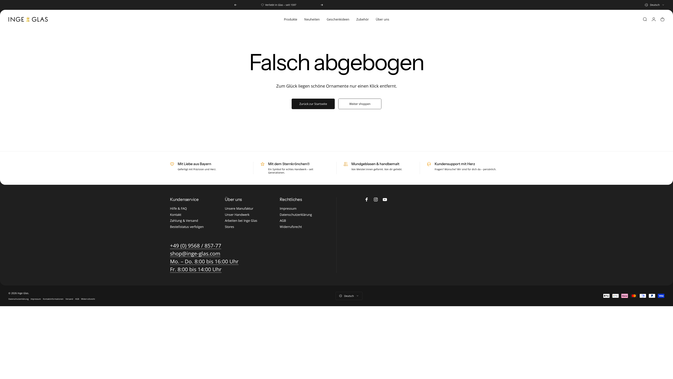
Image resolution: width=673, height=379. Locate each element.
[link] (204, 261)
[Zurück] (235, 5)
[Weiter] (322, 5)
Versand (69, 299)
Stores (229, 227)
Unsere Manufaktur (239, 209)
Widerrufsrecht (291, 227)
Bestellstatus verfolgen (187, 227)
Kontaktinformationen (53, 299)
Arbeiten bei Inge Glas (241, 221)
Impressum (288, 209)
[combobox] (655, 5)
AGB (283, 221)
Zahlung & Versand (184, 221)
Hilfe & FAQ (178, 209)
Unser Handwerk (237, 215)
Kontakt (175, 215)
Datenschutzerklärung (296, 215)
